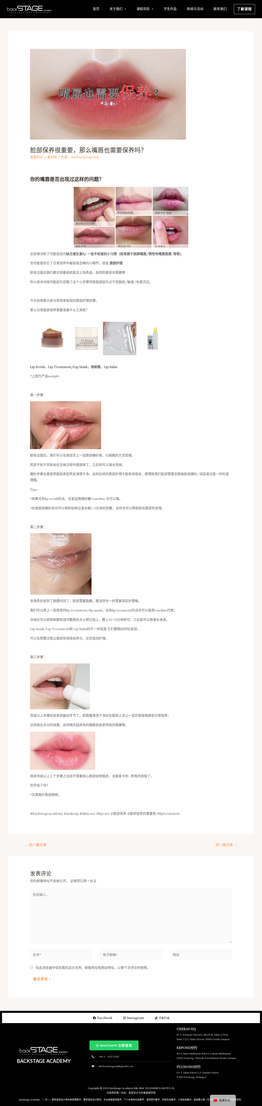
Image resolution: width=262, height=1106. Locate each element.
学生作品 (170, 9)
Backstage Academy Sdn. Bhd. (126, 1088)
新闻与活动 (195, 9)
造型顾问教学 (153, 1099)
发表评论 (36, 157)
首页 (96, 9)
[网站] (201, 955)
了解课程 (244, 9)
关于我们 (116, 9)
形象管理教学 (74, 1099)
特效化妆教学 (169, 1099)
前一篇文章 (35, 845)
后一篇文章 (226, 845)
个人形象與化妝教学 (134, 1099)
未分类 (52, 157)
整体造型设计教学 (92, 1099)
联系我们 (220, 9)
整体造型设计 (58, 1099)
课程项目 (143, 9)
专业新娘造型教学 (113, 1099)
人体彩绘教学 (184, 1099)
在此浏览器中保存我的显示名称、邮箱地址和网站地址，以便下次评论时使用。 (93, 968)
